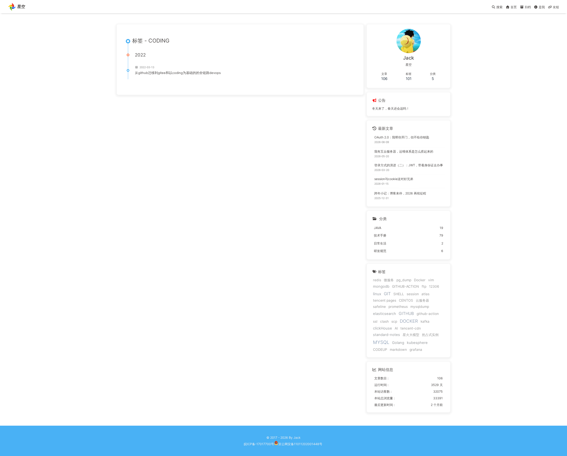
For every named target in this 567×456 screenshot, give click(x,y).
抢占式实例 (430, 335)
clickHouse (382, 328)
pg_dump (403, 280)
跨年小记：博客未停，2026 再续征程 (400, 193)
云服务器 (422, 300)
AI (396, 328)
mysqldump (419, 307)
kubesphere (417, 342)
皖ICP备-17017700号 (259, 444)
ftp (424, 286)
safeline (379, 307)
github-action (428, 314)
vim (431, 280)
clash (384, 321)
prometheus (398, 307)
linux (377, 293)
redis (377, 280)
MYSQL (381, 342)
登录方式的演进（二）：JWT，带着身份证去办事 (408, 165)
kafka (425, 321)
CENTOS (406, 300)
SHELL (398, 294)
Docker (419, 280)
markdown (398, 349)
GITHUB (406, 313)
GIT (387, 293)
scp (394, 321)
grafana (416, 349)
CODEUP (380, 349)
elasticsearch (384, 313)
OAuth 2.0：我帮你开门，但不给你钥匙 (401, 137)
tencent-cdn (410, 328)
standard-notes (386, 334)
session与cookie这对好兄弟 (393, 179)
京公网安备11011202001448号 (300, 444)
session (413, 294)
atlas (425, 294)
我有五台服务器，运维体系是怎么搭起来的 (403, 151)
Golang (398, 342)
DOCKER (409, 321)
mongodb (381, 286)
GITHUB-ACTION (405, 286)
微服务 (389, 280)
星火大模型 (411, 335)
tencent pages (384, 300)
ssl (375, 321)
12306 (434, 286)
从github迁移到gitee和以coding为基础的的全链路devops (178, 73)
